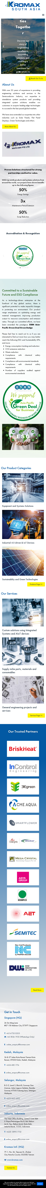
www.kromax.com (15, 1159)
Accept (40, 1184)
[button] (43, 14)
